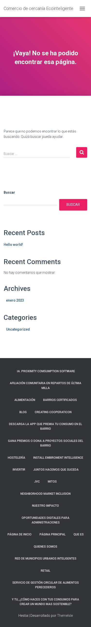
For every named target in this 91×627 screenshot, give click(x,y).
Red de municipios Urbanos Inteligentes (45, 558)
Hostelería (16, 457)
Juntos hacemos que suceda (56, 469)
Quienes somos (45, 546)
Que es (79, 534)
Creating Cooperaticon (53, 412)
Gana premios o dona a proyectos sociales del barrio (45, 443)
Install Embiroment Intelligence (58, 457)
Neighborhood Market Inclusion (45, 493)
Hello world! (13, 245)
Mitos (52, 481)
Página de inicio (20, 534)
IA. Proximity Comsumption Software (45, 371)
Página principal (53, 534)
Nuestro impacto (45, 505)
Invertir (19, 469)
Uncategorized (18, 329)
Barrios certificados (60, 400)
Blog (23, 412)
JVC (37, 481)
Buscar (9, 192)
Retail (45, 570)
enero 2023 (15, 300)
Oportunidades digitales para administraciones (45, 520)
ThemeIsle (65, 616)
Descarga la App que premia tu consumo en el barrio (45, 426)
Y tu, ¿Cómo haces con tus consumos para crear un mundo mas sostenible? (45, 602)
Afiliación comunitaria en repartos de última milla (45, 385)
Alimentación (24, 400)
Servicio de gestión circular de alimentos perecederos (45, 585)
